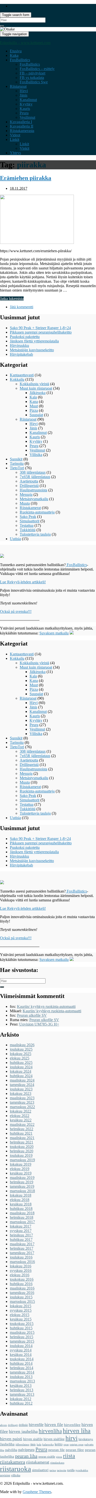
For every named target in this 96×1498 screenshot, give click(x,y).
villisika (15, 1475)
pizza (59, 1456)
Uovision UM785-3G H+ (39, 1024)
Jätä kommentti (21, 307)
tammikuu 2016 (22, 1293)
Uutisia (15, 539)
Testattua (26, 525)
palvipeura (26, 1449)
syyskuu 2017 (21, 1231)
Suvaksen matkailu (54, 633)
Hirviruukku (19, 345)
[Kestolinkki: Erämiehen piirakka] (37, 242)
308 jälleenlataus (33, 472)
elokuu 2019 (19, 1169)
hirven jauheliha (23, 1431)
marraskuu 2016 (22, 1262)
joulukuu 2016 (21, 1257)
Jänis (23, 95)
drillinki (23, 1425)
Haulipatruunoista (33, 490)
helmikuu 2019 (21, 1182)
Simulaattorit (29, 521)
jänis (33, 1444)
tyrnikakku (82, 1470)
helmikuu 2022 (21, 1129)
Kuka (14, 55)
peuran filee (75, 1450)
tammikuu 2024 (22, 1085)
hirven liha (77, 1430)
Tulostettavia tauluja (35, 534)
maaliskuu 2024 (22, 1080)
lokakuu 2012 (20, 1399)
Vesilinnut (27, 117)
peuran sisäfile (46, 1456)
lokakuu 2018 (20, 1195)
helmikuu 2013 (21, 1390)
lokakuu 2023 (20, 1093)
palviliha (11, 1450)
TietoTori (17, 468)
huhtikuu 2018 (21, 1208)
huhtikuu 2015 (21, 1328)
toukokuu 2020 (21, 1147)
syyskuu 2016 (21, 1270)
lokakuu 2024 (20, 1071)
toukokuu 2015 (21, 1324)
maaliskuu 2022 (22, 1124)
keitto (59, 1444)
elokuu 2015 (19, 1315)
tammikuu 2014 (22, 1372)
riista (69, 1456)
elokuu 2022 (19, 1116)
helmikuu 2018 (21, 1217)
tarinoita (61, 1470)
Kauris (25, 108)
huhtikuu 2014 (21, 1363)
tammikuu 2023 (22, 1102)
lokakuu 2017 (20, 1226)
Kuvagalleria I (21, 122)
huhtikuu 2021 (21, 1133)
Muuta (25, 503)
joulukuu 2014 (21, 1346)
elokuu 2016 (19, 1275)
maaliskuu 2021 (22, 1138)
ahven (3, 1425)
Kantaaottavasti (22, 375)
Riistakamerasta (22, 131)
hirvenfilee (72, 1425)
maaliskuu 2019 (22, 1177)
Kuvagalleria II (21, 126)
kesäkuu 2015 (21, 1319)
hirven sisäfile (33, 1439)
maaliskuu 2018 (22, 1213)
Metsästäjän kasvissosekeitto (32, 350)
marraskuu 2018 (22, 1191)
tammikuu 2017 (22, 1253)
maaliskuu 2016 (22, 1288)
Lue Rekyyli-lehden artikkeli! (23, 582)
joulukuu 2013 (21, 1377)
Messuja (26, 494)
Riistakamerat (30, 508)
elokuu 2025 (19, 1058)
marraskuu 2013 (22, 1381)
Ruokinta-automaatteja (37, 512)
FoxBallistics (20, 60)
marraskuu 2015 (22, 1301)
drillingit (13, 1425)
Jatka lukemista (12, 298)
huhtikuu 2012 (21, 1403)
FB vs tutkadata (32, 77)
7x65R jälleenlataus (35, 477)
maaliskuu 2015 (22, 1332)
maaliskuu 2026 (22, 1045)
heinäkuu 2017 (21, 1235)
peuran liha (26, 1456)
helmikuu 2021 (21, 1142)
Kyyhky (26, 104)
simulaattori (40, 1470)
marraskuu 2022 (22, 1107)
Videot (15, 135)
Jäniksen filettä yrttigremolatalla (34, 341)
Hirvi (24, 91)
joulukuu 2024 (21, 1067)
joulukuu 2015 (21, 1297)
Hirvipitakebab (21, 354)
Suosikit (16, 459)
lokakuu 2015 (20, 1306)
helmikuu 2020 (21, 1151)
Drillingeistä (29, 486)
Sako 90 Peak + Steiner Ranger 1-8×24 (40, 328)
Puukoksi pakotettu (25, 337)
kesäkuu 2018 (21, 1204)
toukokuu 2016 (21, 1279)
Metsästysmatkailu (34, 499)
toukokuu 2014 (21, 1359)
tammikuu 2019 (22, 1186)
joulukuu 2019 (21, 1155)
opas (66, 1444)
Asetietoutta (29, 481)
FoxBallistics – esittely (37, 69)
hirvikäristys (86, 1439)
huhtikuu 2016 (21, 1284)
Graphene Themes (37, 1492)
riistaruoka (15, 1469)
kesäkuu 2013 (21, 1385)
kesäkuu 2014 (21, 1354)
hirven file (54, 1424)
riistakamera (12, 1462)
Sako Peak (28, 516)
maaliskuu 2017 (22, 1244)
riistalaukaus (57, 1462)
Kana (34, 401)
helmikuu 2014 (21, 1368)
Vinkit (24, 148)
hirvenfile (36, 1424)
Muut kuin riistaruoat (36, 388)
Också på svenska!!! (16, 611)
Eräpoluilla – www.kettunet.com (25, 43)
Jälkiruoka (38, 393)
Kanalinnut (28, 100)
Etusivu (16, 51)
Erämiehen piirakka (25, 178)
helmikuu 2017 (21, 1248)
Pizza (34, 410)
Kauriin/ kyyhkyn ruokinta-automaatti (46, 1006)
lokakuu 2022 (20, 1111)
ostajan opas (76, 1444)
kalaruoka (48, 1444)
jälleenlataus (22, 1444)
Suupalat (36, 415)
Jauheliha (7, 1444)
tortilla (71, 1470)
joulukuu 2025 (21, 1049)
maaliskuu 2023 (22, 1098)
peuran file (56, 1450)
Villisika (36, 455)
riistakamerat (37, 1462)
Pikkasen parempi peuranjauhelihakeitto (41, 332)
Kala (33, 397)
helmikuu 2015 (21, 1337)
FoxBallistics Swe (34, 82)
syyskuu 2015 (21, 1310)
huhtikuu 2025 (21, 1062)
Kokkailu (17, 379)
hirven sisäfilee (54, 1439)
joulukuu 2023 (21, 1089)
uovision (5, 1475)
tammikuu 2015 (22, 1341)
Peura (24, 113)
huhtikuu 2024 (21, 1076)
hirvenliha (50, 1431)
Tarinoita (17, 463)
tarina (52, 1470)
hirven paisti (11, 1438)
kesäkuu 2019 (21, 1173)
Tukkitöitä (27, 530)
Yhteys (15, 153)
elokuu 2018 (19, 1200)
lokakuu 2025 (20, 1054)
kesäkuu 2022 (21, 1120)
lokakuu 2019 (20, 1164)
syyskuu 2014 (21, 1350)
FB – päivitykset (32, 73)
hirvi (71, 1438)
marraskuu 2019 (22, 1160)
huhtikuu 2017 (21, 1239)
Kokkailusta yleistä (34, 384)
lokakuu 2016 (20, 1266)
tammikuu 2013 (22, 1394)
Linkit (14, 139)
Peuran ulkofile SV (32, 1015)
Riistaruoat (18, 86)
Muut (34, 406)
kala (39, 1444)
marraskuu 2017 (22, 1222)
